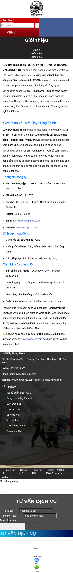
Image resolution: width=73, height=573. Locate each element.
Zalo (36, 564)
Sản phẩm (9, 386)
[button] (2, 32)
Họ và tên (10, 510)
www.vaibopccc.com (27, 227)
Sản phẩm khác (14, 431)
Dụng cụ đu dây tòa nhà (19, 398)
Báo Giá (7, 20)
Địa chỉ (4, 520)
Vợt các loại (12, 420)
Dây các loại (13, 414)
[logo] (36, 16)
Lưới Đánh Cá (14, 403)
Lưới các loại (13, 409)
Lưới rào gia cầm (15, 425)
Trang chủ (36, 556)
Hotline (36, 571)
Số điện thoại (11, 515)
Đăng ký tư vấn (14, 526)
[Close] (1, 492)
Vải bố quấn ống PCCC (18, 392)
